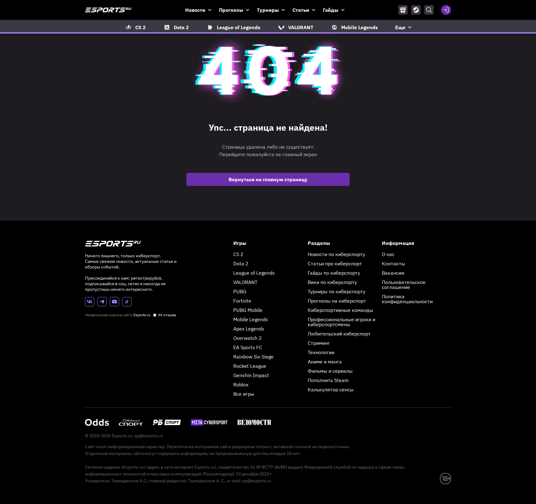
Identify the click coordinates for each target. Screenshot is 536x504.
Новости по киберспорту (336, 254)
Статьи (301, 9)
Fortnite (242, 300)
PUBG (239, 291)
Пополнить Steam (328, 380)
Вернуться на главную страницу (268, 179)
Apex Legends (248, 328)
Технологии (321, 352)
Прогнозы (231, 9)
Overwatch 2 (247, 337)
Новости (195, 9)
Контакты (393, 263)
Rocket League (249, 365)
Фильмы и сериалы (330, 370)
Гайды (330, 9)
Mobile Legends (250, 319)
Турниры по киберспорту (336, 291)
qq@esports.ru (148, 436)
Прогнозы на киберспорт (337, 300)
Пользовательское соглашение (404, 285)
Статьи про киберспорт (335, 263)
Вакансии (393, 272)
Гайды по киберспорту (334, 272)
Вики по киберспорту (332, 282)
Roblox (240, 384)
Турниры (268, 9)
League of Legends (254, 272)
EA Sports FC (247, 347)
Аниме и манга (325, 361)
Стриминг (319, 342)
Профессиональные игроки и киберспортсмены (341, 322)
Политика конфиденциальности (407, 299)
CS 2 (238, 254)
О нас (388, 254)
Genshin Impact (251, 375)
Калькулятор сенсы (331, 389)
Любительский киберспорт (339, 333)
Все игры (243, 393)
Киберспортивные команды (340, 310)
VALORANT (245, 282)
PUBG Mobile (247, 310)
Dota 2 (240, 263)
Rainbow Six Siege (253, 356)
